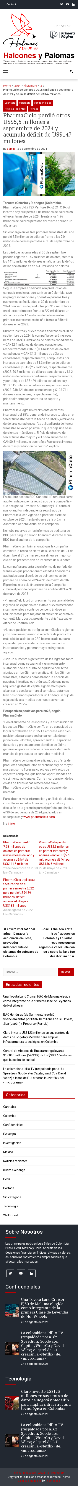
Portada (33, 108)
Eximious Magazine (30, 1480)
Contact (11, 4)
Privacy (17, 1473)
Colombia (24, 102)
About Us (43, 1473)
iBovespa (9, 1134)
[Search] (71, 71)
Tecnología (10, 1206)
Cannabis (10, 102)
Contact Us (57, 1473)
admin (11, 148)
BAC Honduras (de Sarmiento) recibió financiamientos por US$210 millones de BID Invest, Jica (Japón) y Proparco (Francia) (38, 1019)
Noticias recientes (15, 108)
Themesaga (53, 1480)
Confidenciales (42, 102)
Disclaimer (29, 1473)
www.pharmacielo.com (39, 817)
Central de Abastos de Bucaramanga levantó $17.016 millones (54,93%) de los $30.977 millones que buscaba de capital (37, 1055)
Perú (6, 1179)
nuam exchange (14, 1170)
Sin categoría (12, 1197)
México (8, 1152)
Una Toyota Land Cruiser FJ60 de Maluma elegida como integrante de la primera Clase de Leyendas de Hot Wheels (37, 1001)
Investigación (12, 1143)
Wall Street (10, 1215)
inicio (11, 823)
